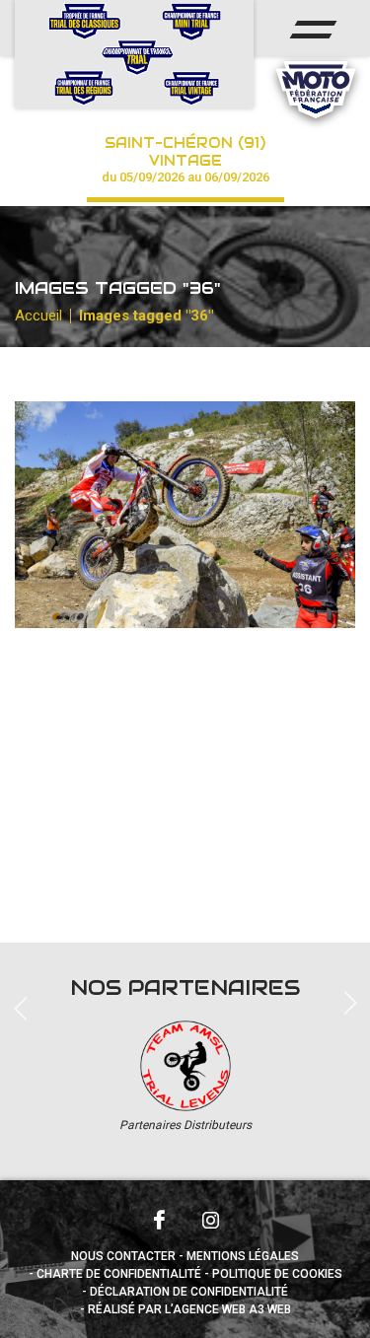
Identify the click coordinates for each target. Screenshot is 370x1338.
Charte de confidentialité (119, 1274)
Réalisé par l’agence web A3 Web (189, 1309)
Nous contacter (123, 1256)
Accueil (38, 315)
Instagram (211, 1219)
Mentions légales (242, 1256)
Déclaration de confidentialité (189, 1292)
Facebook (160, 1219)
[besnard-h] (185, 514)
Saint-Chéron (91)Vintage (185, 159)
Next (350, 1001)
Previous (19, 118)
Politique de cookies (277, 1274)
